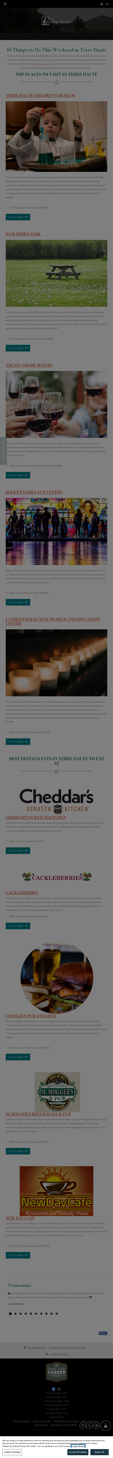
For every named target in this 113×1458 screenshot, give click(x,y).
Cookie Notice (78, 1446)
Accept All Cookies (78, 1452)
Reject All (99, 1452)
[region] (56, 1447)
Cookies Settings (12, 1452)
